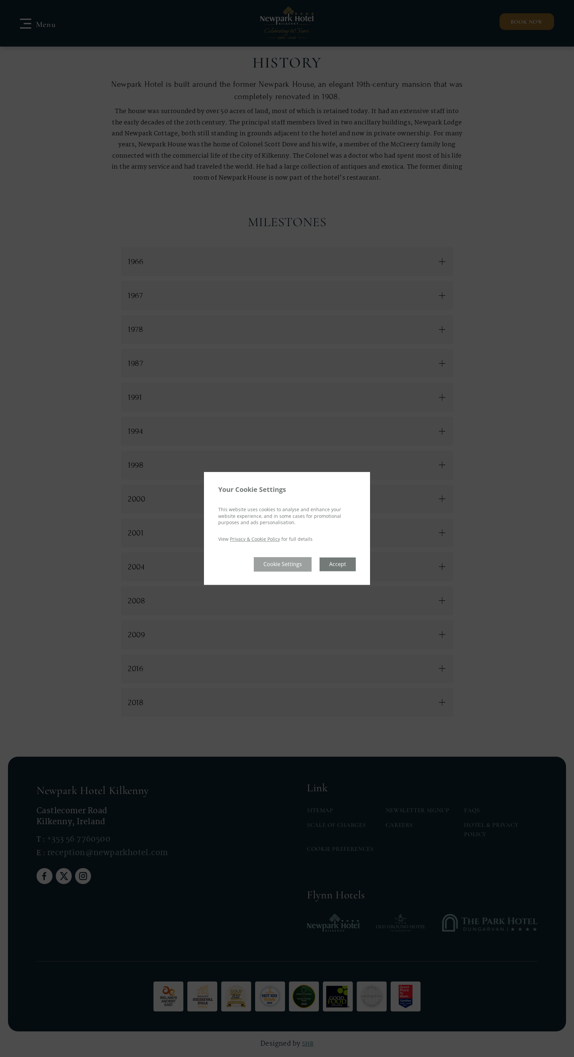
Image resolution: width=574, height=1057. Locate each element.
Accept (337, 564)
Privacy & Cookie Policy (255, 539)
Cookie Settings (282, 564)
